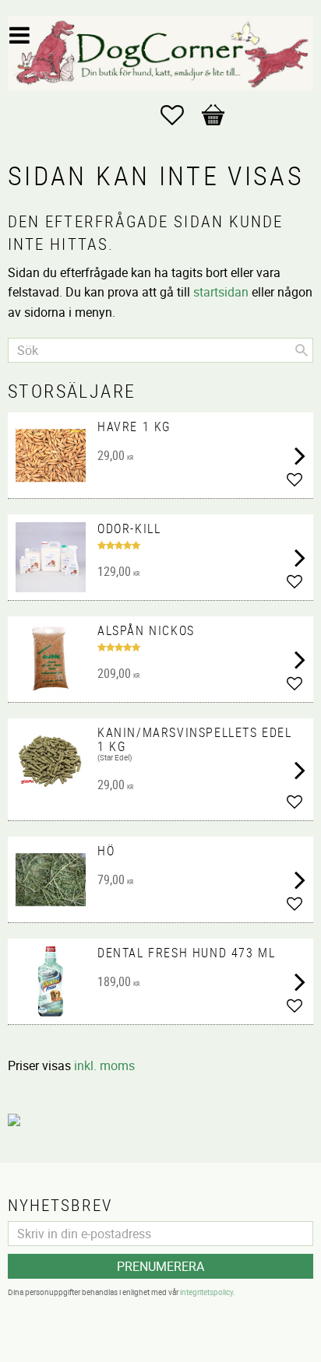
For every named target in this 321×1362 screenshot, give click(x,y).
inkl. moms (104, 1065)
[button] (179, 115)
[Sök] (301, 350)
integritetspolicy (206, 1292)
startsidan (221, 291)
